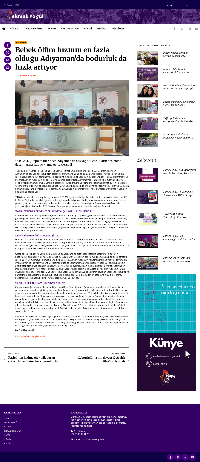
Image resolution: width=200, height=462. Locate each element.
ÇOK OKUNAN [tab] (153, 45)
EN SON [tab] (141, 45)
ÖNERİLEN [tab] (165, 45)
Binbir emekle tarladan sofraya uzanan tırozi (175, 54)
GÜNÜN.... (102, 28)
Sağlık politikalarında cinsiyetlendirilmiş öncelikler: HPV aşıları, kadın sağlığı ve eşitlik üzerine (179, 122)
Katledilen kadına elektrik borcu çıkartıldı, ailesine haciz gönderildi (33, 359)
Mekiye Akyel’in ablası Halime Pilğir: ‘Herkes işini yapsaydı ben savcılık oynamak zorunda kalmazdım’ (179, 90)
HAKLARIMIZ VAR (70, 28)
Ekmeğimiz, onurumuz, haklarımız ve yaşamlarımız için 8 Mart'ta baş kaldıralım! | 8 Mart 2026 (179, 263)
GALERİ (88, 28)
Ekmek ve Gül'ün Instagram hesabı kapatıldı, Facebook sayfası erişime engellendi (179, 173)
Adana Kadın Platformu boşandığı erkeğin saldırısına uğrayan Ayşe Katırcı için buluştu (178, 139)
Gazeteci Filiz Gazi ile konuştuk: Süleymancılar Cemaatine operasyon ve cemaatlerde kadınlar (176, 73)
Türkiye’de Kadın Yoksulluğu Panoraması (177, 215)
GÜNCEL (14, 28)
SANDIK (52, 28)
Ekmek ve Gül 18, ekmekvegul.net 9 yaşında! (179, 237)
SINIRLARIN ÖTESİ (33, 28)
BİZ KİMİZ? (118, 28)
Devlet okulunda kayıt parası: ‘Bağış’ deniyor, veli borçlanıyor (179, 105)
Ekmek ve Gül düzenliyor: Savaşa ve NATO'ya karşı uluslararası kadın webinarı (178, 197)
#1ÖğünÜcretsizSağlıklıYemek (32, 336)
